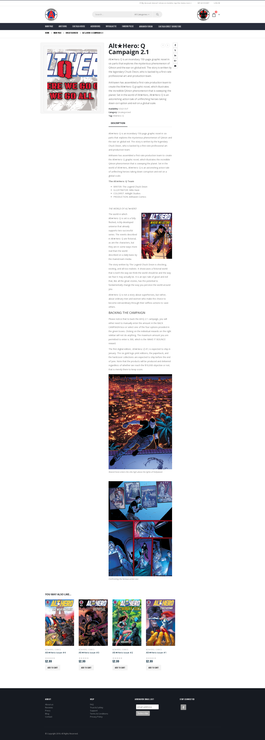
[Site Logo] (51, 14)
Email (175, 65)
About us (49, 704)
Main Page (49, 26)
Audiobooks (95, 26)
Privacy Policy (96, 716)
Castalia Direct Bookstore (169, 26)
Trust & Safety (96, 707)
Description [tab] (118, 123)
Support (94, 710)
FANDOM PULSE (128, 26)
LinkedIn (175, 55)
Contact (48, 716)
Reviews (49, 707)
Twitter (175, 50)
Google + (175, 60)
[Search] (157, 14)
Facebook (175, 45)
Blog (47, 713)
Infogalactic (111, 26)
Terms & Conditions (99, 713)
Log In (217, 3)
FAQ (92, 704)
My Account (203, 3)
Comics (57, 649)
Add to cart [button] (53, 667)
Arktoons (63, 26)
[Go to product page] (59, 622)
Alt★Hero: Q (118, 116)
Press (47, 710)
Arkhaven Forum (146, 26)
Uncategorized (124, 112)
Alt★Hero (49, 649)
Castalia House (78, 26)
